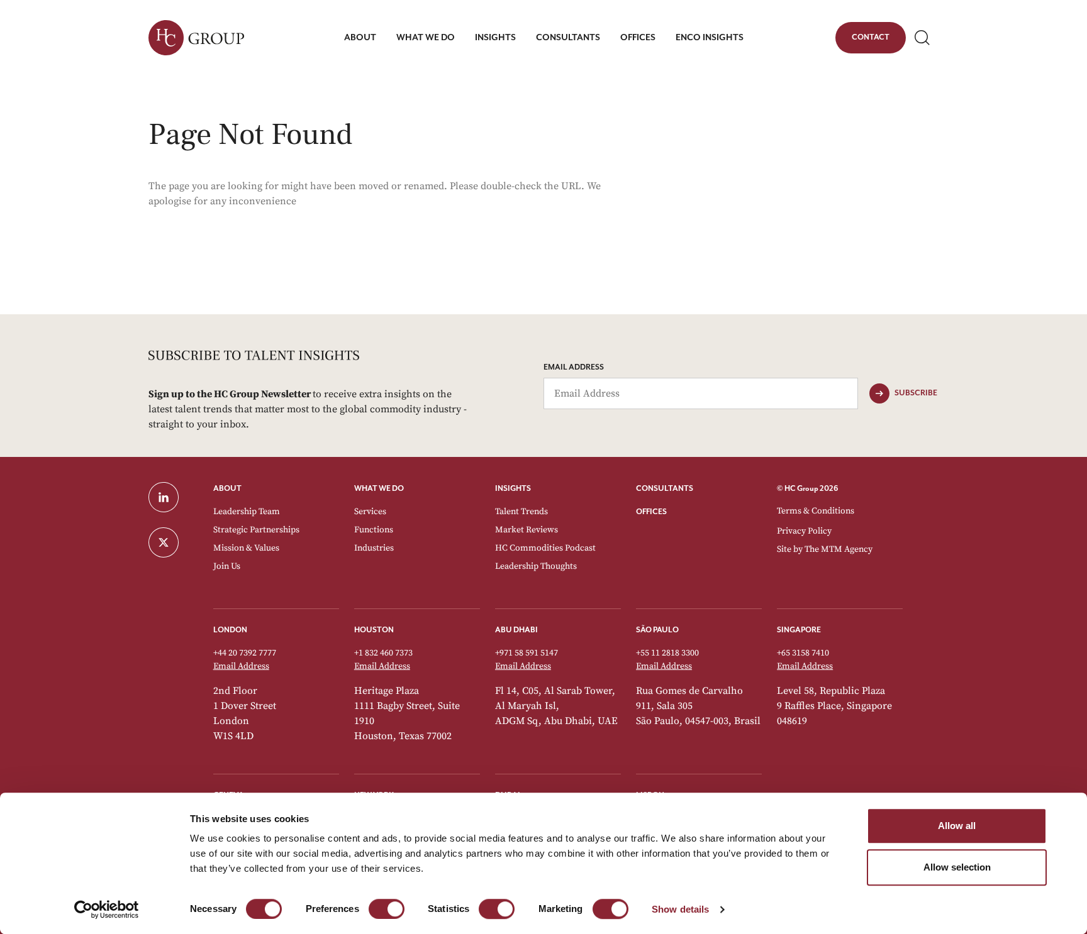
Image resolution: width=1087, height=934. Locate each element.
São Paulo (657, 630)
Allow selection (957, 867)
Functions (373, 530)
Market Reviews (526, 530)
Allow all (957, 825)
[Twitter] (173, 542)
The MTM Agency (838, 549)
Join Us (226, 566)
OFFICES (651, 512)
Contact (870, 40)
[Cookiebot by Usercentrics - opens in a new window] (107, 909)
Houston (374, 630)
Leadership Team (246, 511)
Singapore (799, 630)
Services (370, 511)
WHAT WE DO (379, 488)
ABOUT (227, 488)
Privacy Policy (804, 531)
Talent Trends (521, 511)
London (230, 630)
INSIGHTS (513, 488)
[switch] (386, 909)
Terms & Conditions (815, 511)
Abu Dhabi (516, 630)
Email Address (574, 367)
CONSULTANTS (664, 488)
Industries (374, 548)
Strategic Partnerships (256, 530)
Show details (680, 909)
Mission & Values (246, 548)
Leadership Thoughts (536, 566)
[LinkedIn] (173, 497)
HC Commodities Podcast (545, 548)
